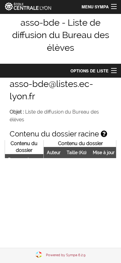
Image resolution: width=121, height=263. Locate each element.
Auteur (53, 152)
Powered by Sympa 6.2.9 (65, 255)
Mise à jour (103, 152)
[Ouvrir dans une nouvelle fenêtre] (104, 133)
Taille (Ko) (77, 152)
